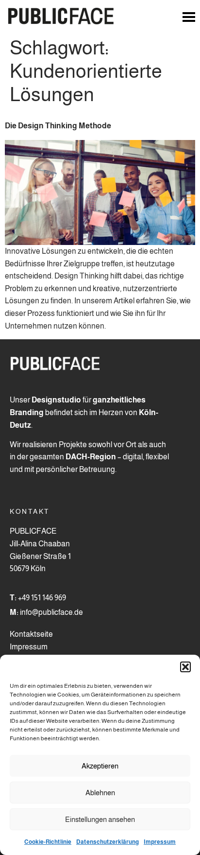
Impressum (160, 841)
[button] (185, 667)
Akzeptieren (100, 766)
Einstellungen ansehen (100, 819)
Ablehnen (100, 792)
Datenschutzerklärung (107, 841)
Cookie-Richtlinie (47, 841)
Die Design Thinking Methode (58, 126)
